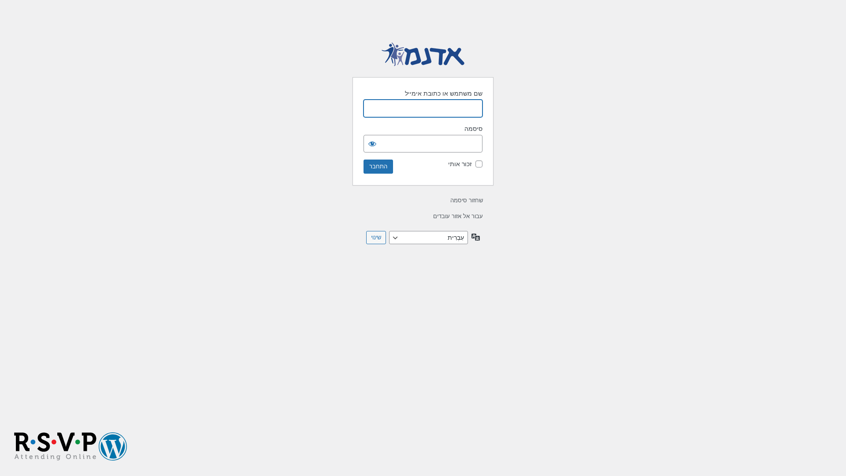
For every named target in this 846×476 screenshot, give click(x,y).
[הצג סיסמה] (372, 143)
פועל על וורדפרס (423, 54)
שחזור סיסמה (466, 200)
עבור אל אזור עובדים (458, 216)
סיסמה (473, 128)
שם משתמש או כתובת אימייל (443, 93)
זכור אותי (460, 163)
